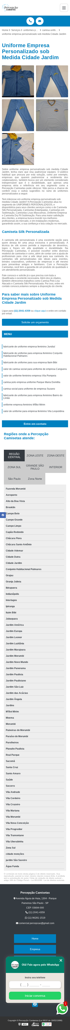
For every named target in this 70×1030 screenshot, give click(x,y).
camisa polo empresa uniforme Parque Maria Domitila (31, 382)
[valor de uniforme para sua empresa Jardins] (52, 115)
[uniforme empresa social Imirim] (52, 81)
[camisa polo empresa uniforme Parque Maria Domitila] (18, 115)
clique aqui (40, 310)
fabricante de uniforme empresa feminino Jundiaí (29, 346)
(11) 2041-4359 (22, 310)
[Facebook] (35, 1004)
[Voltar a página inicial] (10, 8)
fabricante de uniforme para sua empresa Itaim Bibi (30, 362)
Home (35, 938)
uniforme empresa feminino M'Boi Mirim (24, 404)
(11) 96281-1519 (36, 917)
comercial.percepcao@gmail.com (36, 923)
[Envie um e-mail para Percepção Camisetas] (40, 21)
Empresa (35, 949)
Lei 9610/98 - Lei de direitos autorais (47, 880)
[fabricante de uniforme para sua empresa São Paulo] (18, 81)
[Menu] (64, 8)
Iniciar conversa (35, 995)
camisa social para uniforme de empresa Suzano (29, 388)
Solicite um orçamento (35, 322)
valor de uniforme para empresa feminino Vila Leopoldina (33, 411)
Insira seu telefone (35, 977)
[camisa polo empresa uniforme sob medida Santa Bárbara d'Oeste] (18, 149)
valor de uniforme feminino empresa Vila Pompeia (29, 375)
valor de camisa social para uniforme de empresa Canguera (35, 369)
